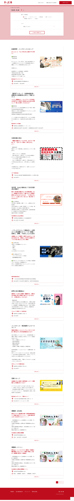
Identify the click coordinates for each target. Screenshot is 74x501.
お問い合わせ (65, 2)
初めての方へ (41, 2)
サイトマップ (27, 491)
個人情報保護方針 (19, 491)
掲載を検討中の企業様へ (51, 2)
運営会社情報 (34, 491)
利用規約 (12, 491)
